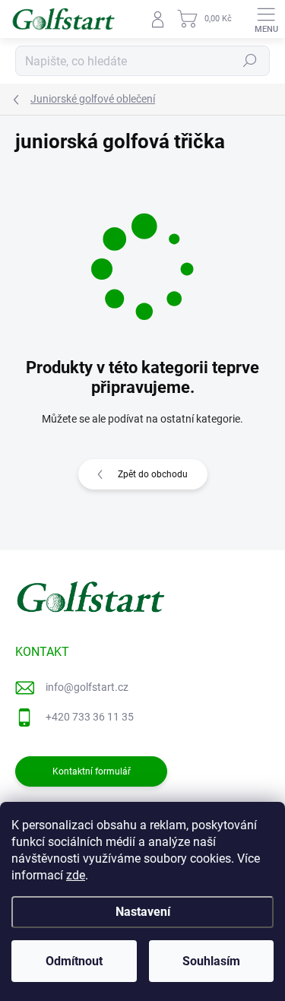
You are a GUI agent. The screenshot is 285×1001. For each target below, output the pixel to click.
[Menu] (266, 19)
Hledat (250, 60)
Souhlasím (211, 961)
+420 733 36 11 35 (90, 717)
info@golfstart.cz (87, 687)
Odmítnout (74, 961)
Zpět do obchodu (153, 474)
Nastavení (143, 911)
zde (75, 875)
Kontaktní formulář (91, 771)
